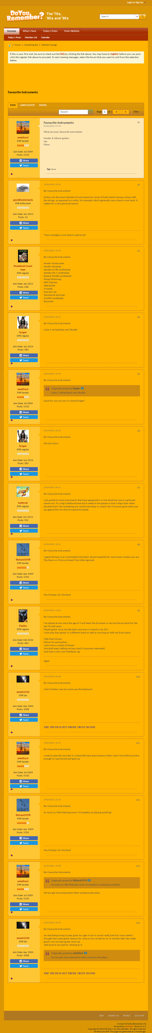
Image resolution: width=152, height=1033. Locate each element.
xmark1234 (23, 692)
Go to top (139, 1016)
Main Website (71, 31)
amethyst (22, 137)
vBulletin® (129, 1026)
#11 (138, 743)
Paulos (23, 626)
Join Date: (18, 151)
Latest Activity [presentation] (27, 105)
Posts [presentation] (13, 105)
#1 (139, 122)
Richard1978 (23, 559)
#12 (138, 800)
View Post (82, 388)
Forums (11, 31)
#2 (139, 185)
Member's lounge (49, 45)
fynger (23, 332)
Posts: (20, 155)
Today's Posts (50, 31)
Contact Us (113, 1016)
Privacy (126, 1016)
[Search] (142, 16)
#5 (139, 374)
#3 (139, 251)
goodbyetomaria (23, 200)
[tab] (13, 105)
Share (25, 160)
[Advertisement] (80, 77)
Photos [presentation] (43, 105)
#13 (138, 866)
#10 (138, 677)
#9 (139, 611)
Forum (18, 45)
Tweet (25, 165)
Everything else (31, 45)
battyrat (23, 503)
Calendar (45, 37)
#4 (139, 317)
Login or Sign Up (135, 2)
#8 (139, 545)
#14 (138, 923)
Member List (31, 37)
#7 (139, 488)
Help (101, 1016)
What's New (29, 31)
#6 (139, 431)
